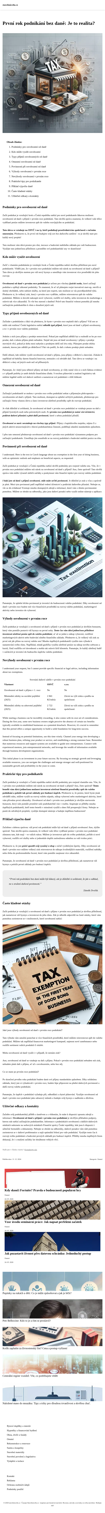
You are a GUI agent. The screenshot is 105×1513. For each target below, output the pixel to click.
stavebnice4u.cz (10, 5)
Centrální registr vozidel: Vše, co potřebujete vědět (30, 1375)
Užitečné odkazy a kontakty (25, 196)
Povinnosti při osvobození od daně (29, 166)
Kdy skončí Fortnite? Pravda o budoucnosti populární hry (43, 1190)
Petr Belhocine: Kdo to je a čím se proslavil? (27, 1320)
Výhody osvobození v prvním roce (29, 171)
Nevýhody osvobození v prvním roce (30, 176)
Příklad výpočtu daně (22, 186)
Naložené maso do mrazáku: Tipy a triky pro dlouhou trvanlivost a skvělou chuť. (47, 1403)
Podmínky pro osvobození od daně (29, 147)
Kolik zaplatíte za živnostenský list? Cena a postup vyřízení (35, 1348)
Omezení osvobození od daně (26, 161)
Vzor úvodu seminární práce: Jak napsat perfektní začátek (43, 1222)
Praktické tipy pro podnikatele (26, 181)
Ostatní (99, 1159)
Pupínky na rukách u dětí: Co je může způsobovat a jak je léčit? (37, 1293)
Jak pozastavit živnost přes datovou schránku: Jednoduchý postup (48, 1253)
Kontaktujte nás (30, 1150)
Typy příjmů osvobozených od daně (29, 156)
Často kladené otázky (22, 191)
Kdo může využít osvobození (26, 151)
